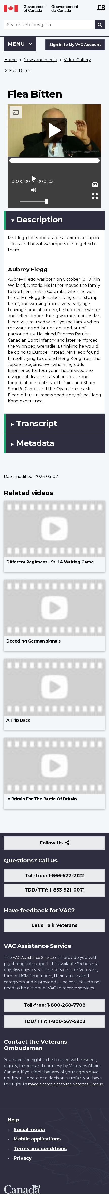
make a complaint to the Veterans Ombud (65, 1084)
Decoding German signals (33, 641)
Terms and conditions (40, 1148)
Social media (29, 1129)
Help (13, 1120)
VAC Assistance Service (33, 957)
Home (10, 59)
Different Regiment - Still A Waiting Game (50, 562)
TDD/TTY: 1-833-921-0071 (55, 890)
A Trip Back (18, 720)
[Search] (100, 24)
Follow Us (62, 845)
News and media (40, 59)
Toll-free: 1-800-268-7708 (54, 1005)
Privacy (23, 1158)
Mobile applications (37, 1139)
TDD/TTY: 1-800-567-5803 (54, 1021)
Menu (17, 44)
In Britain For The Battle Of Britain (41, 799)
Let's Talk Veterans (54, 925)
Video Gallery (77, 59)
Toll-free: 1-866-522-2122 (54, 875)
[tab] (54, 220)
